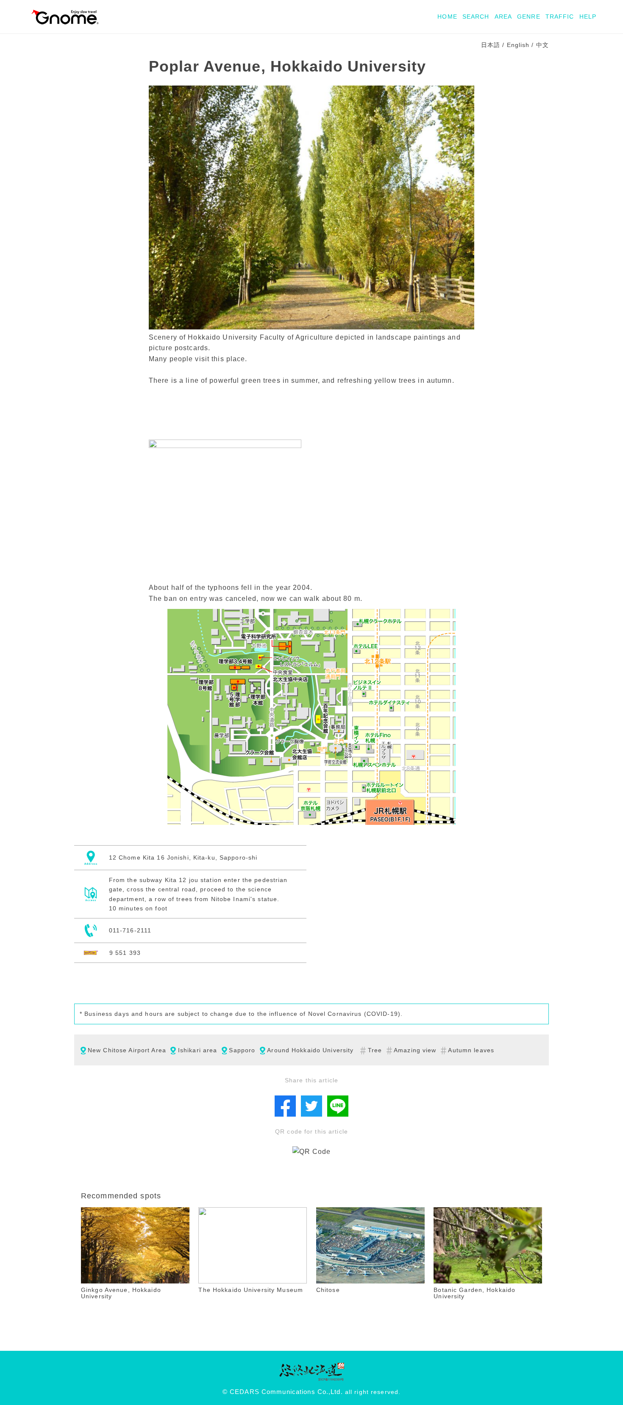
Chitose (328, 1289)
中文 (542, 44)
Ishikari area (197, 1050)
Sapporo (242, 1050)
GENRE (528, 16)
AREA (503, 16)
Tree (375, 1050)
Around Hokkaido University (310, 1050)
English (518, 44)
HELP (587, 16)
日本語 (490, 44)
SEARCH (476, 16)
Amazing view (415, 1050)
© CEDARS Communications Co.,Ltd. (282, 1391)
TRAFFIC (559, 16)
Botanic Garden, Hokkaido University (474, 1293)
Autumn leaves (471, 1050)
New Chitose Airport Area (127, 1050)
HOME (447, 16)
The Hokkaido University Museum (250, 1289)
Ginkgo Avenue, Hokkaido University (121, 1293)
